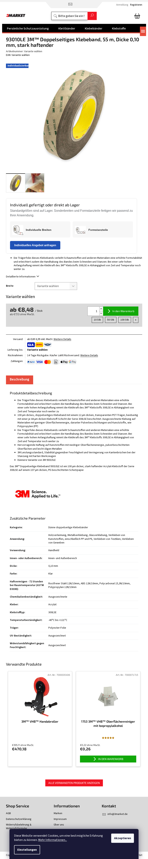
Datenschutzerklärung (18, 819)
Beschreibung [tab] (19, 379)
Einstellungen (27, 850)
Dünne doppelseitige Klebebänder (68, 527)
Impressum (60, 819)
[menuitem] (28, 28)
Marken (58, 813)
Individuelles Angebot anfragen (35, 245)
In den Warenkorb (123, 311)
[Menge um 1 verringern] (101, 313)
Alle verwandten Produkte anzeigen (74, 782)
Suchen (92, 16)
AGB (8, 813)
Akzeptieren (122, 838)
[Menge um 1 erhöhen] (101, 309)
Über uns (59, 825)
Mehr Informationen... (52, 840)
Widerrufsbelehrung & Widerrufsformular (18, 826)
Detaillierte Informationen (20, 277)
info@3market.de (118, 814)
